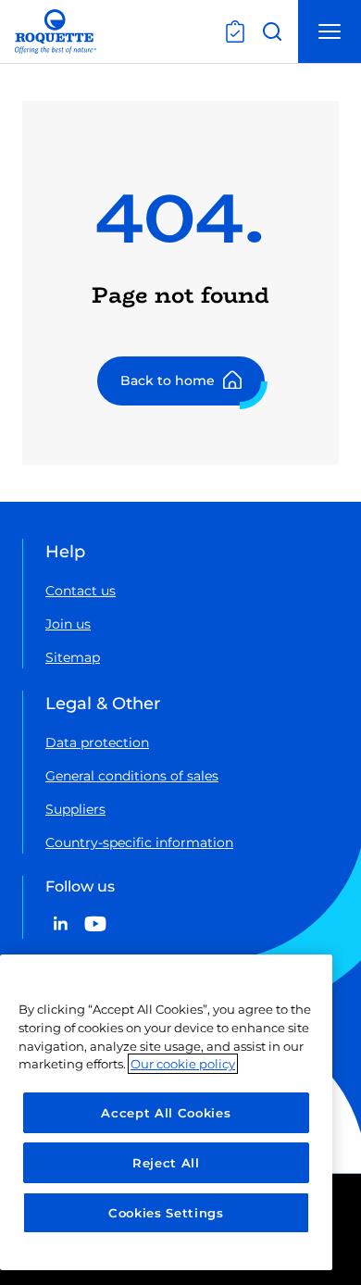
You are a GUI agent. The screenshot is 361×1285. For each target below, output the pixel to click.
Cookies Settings (166, 1212)
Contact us (80, 590)
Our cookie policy (183, 1063)
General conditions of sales (131, 775)
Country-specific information (139, 842)
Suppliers (75, 809)
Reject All (166, 1162)
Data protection (97, 742)
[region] (166, 1112)
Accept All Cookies (165, 1112)
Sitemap (72, 657)
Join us (68, 624)
